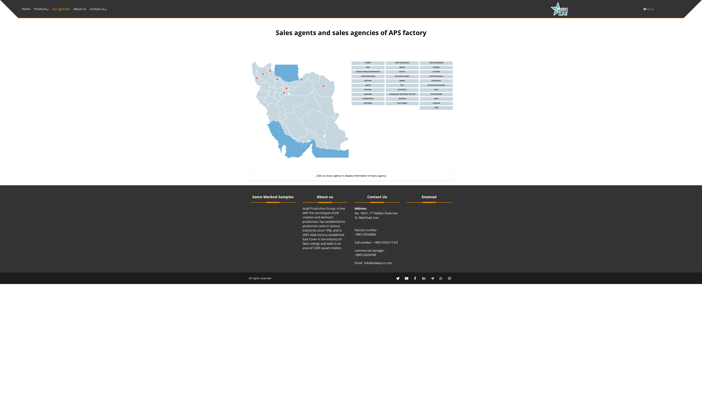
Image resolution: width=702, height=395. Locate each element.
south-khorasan (368, 76)
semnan (368, 80)
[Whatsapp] (441, 278)
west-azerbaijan (402, 62)
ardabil (368, 62)
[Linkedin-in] (424, 278)
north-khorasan (436, 76)
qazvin (368, 85)
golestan (368, 94)
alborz (402, 67)
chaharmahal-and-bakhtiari (368, 71)
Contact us (97, 9)
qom (436, 89)
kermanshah (436, 94)
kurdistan (402, 89)
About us (80, 9)
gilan (436, 98)
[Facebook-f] (415, 278)
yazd (436, 107)
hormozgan (402, 103)
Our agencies (61, 9)
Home (26, 9)
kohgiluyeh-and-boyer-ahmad (402, 94)
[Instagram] (449, 278)
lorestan (402, 98)
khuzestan (436, 80)
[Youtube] (406, 278)
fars (402, 85)
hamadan (368, 103)
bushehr (436, 71)
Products (40, 9)
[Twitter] (398, 278)
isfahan (436, 67)
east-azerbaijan (436, 62)
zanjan (402, 80)
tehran (402, 71)
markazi (436, 103)
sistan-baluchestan (436, 85)
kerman (368, 89)
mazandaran (368, 98)
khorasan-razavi (402, 76)
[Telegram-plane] (432, 278)
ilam (368, 67)
